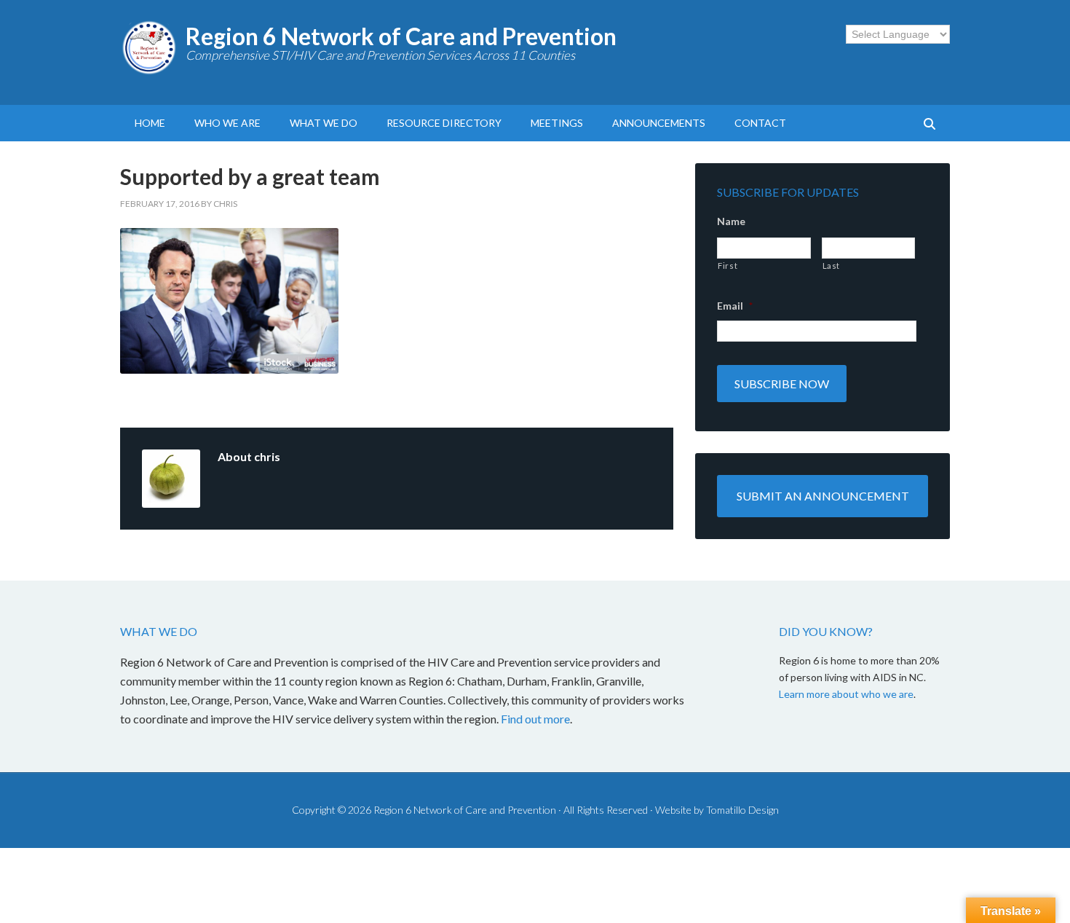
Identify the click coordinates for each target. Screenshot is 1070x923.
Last (832, 265)
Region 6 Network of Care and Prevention (401, 36)
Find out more (535, 719)
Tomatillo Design (742, 810)
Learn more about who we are (846, 694)
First (727, 265)
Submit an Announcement (823, 496)
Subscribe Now (781, 383)
